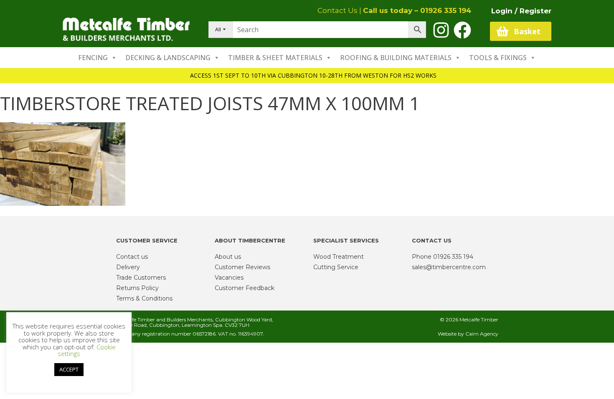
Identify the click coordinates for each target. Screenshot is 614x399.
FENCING (93, 57)
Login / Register (521, 11)
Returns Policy (137, 288)
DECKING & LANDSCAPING (168, 57)
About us (228, 256)
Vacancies (229, 277)
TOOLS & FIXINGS (498, 57)
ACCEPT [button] (69, 369)
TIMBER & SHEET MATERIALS (275, 57)
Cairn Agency (481, 334)
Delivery (128, 267)
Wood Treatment (338, 256)
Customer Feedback (244, 288)
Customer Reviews (242, 267)
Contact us (132, 256)
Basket (527, 31)
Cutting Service (335, 267)
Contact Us (337, 10)
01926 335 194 (445, 10)
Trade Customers (141, 277)
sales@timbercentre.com (449, 267)
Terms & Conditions (144, 298)
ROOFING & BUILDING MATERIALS (396, 57)
